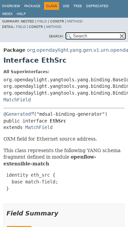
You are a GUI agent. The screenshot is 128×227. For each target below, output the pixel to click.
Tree (77, 6)
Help (21, 14)
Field (42, 21)
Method (75, 21)
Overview (11, 6)
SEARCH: (56, 36)
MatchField (17, 99)
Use (66, 6)
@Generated (17, 114)
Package (32, 6)
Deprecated (97, 6)
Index (7, 14)
